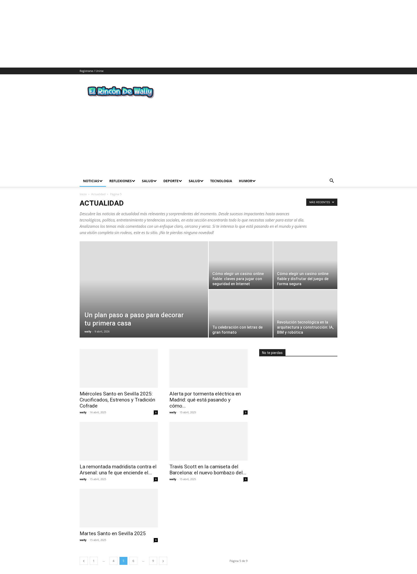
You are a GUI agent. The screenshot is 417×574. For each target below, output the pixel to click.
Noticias (91, 173)
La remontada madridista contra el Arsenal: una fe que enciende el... (118, 462)
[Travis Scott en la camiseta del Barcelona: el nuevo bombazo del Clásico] (208, 433)
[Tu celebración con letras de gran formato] (241, 306)
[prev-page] (84, 553)
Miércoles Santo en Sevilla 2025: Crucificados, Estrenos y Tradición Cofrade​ (117, 392)
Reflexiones (120, 173)
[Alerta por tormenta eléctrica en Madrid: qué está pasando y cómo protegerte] (208, 360)
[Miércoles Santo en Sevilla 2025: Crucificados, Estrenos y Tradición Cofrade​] (119, 360)
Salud (147, 173)
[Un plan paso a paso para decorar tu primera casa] (144, 289)
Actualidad (98, 186)
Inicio (83, 186)
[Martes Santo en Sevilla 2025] (119, 500)
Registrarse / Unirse (92, 71)
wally (87, 323)
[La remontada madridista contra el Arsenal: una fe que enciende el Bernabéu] (119, 433)
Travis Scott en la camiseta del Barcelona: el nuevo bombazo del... (207, 462)
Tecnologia (221, 173)
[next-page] (163, 553)
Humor (245, 173)
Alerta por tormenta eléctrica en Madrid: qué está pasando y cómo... (205, 392)
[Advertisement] (145, 34)
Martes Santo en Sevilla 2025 (113, 525)
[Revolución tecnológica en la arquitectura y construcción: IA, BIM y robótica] (305, 306)
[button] (331, 173)
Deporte (171, 173)
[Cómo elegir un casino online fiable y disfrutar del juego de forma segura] (305, 257)
